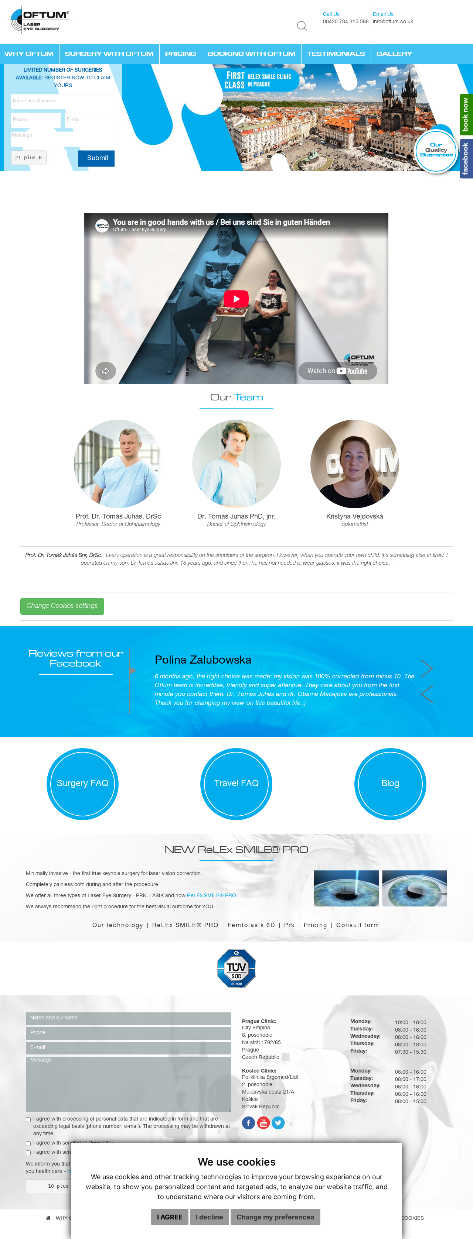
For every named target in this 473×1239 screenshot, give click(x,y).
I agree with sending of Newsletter (73, 1195)
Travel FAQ (236, 836)
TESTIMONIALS (336, 54)
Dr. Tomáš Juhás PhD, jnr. (236, 517)
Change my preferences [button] (275, 1217)
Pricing (180, 54)
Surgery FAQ (82, 836)
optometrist (355, 524)
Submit (98, 158)
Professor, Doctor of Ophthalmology (118, 524)
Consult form (358, 978)
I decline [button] (209, 1217)
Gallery (394, 54)
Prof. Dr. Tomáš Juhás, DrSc (118, 517)
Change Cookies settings (62, 606)
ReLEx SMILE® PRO (185, 978)
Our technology (117, 978)
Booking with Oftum (252, 54)
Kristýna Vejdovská (354, 517)
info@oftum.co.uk (393, 22)
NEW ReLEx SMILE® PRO (237, 901)
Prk (289, 978)
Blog (390, 836)
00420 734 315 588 (346, 22)
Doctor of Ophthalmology (236, 524)
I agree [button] (170, 1217)
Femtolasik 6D (251, 978)
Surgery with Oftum (109, 54)
